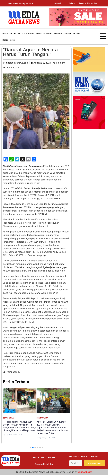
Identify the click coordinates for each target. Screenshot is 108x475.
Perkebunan (15, 33)
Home (5, 33)
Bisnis (5, 40)
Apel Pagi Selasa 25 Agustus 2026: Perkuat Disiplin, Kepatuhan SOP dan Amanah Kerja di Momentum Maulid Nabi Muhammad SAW (52, 427)
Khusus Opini (28, 33)
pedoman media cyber (88, 3)
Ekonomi (76, 33)
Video (12, 40)
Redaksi (72, 3)
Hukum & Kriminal (43, 33)
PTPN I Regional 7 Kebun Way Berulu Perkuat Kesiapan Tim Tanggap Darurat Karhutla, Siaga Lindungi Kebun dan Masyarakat (19, 426)
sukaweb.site (85, 472)
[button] (30, 447)
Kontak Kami (59, 3)
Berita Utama (8, 418)
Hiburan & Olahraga (62, 33)
